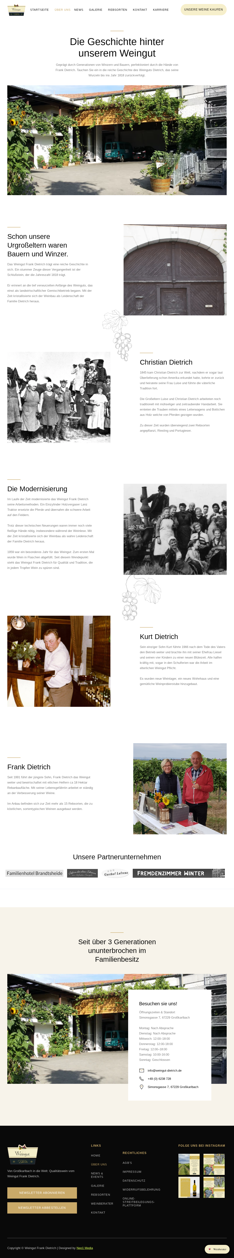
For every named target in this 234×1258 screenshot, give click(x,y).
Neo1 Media (85, 1248)
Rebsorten (117, 9)
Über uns (63, 9)
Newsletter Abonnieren (42, 1192)
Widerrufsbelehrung (142, 1189)
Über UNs (99, 1164)
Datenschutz (134, 1180)
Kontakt (140, 9)
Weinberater (102, 1203)
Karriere (161, 9)
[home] (17, 10)
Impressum (132, 1171)
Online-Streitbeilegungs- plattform (139, 1202)
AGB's (127, 1162)
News (78, 9)
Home (95, 1155)
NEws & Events (97, 1175)
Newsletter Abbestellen (42, 1207)
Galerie (95, 9)
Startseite (39, 9)
